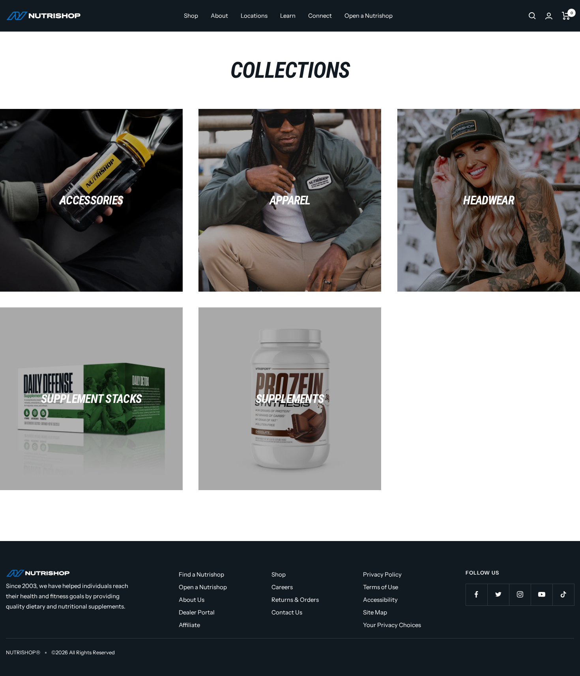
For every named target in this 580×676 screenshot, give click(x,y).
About (219, 15)
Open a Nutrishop (368, 15)
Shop (191, 15)
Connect (320, 15)
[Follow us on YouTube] (541, 594)
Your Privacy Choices (392, 625)
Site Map (375, 612)
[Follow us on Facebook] (476, 594)
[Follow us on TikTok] (563, 594)
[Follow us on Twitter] (498, 594)
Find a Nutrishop (201, 574)
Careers (282, 587)
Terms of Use (380, 587)
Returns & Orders (295, 599)
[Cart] (566, 16)
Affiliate (189, 625)
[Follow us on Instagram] (520, 594)
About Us (191, 599)
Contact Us (286, 612)
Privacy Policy (382, 574)
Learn (288, 15)
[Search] (532, 15)
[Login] (548, 16)
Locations (254, 15)
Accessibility (380, 599)
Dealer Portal (197, 612)
